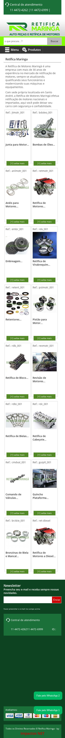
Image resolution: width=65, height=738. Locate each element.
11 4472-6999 (39, 10)
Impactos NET (32, 733)
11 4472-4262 (19, 10)
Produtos (34, 50)
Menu (15, 50)
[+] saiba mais (17, 163)
